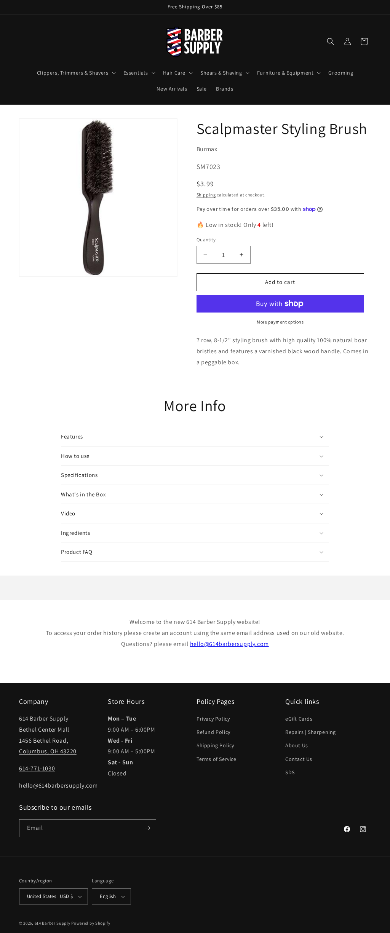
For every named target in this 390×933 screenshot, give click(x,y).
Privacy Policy (213, 718)
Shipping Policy (215, 745)
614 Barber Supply (52, 923)
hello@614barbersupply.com (229, 644)
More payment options (280, 322)
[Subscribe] (147, 828)
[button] (75, 73)
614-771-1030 (37, 768)
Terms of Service (217, 759)
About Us (296, 745)
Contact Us (298, 759)
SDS (290, 772)
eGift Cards (299, 718)
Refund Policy (213, 732)
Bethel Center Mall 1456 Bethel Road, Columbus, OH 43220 (48, 741)
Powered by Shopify (90, 923)
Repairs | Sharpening (310, 732)
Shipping (206, 195)
